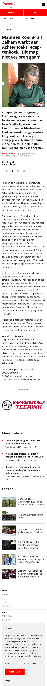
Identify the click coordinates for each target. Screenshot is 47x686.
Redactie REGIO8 (9, 153)
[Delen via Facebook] (12, 171)
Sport (19, 18)
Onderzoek (29, 18)
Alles (4, 18)
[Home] (12, 4)
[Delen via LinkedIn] (7, 171)
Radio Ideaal (7, 616)
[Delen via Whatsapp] (24, 171)
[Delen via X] (18, 171)
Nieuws (11, 12)
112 (11, 18)
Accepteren (14, 672)
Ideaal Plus (6, 620)
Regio (35, 12)
